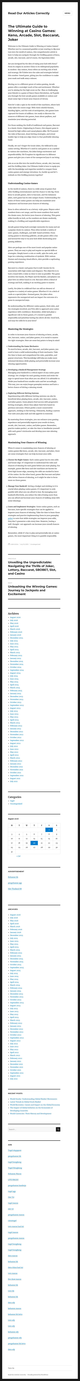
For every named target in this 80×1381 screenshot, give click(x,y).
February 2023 (16, 726)
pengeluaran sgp (15, 883)
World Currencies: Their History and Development (30, 1114)
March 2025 (15, 652)
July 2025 (14, 641)
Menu (67, 13)
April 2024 (14, 685)
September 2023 (17, 705)
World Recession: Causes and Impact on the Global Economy (35, 1105)
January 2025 (15, 658)
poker (10, 518)
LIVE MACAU (13, 1180)
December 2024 (16, 661)
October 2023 (15, 702)
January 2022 (15, 764)
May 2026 (14, 623)
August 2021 (15, 778)
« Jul (18, 856)
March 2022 (15, 758)
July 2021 (14, 781)
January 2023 (15, 729)
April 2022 (14, 755)
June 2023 (14, 714)
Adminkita (14, 544)
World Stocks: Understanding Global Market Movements (33, 1099)
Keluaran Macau (14, 1174)
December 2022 (16, 732)
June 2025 (14, 644)
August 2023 (15, 708)
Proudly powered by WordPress (38, 1375)
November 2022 (16, 734)
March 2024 (15, 688)
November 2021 (16, 770)
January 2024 (15, 693)
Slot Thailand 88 (15, 889)
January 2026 (15, 635)
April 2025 (14, 650)
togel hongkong (14, 1162)
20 (34, 843)
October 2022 (15, 737)
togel (12, 801)
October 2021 (15, 772)
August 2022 (15, 743)
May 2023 (14, 717)
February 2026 (16, 632)
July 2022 (14, 746)
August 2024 (15, 673)
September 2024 (17, 670)
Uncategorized (35, 544)
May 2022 (14, 752)
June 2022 (14, 749)
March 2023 (15, 723)
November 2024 (16, 664)
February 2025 (16, 655)
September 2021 (16, 775)
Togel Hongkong (15, 1168)
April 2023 (14, 720)
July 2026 (14, 620)
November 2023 (16, 699)
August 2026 (15, 617)
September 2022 (17, 740)
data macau (13, 1256)
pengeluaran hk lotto (17, 1344)
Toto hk (11, 1368)
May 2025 (14, 647)
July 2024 (14, 676)
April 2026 (14, 626)
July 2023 (14, 711)
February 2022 (16, 761)
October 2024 (15, 667)
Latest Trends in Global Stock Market (25, 1102)
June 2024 (14, 679)
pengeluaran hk (14, 1156)
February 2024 (16, 691)
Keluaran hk (13, 877)
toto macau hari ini (16, 1226)
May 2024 (14, 682)
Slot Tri (11, 1197)
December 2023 (16, 696)
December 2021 (16, 767)
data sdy (11, 1349)
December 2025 (16, 638)
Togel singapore (14, 1150)
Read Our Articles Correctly (29, 13)
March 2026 (15, 629)
